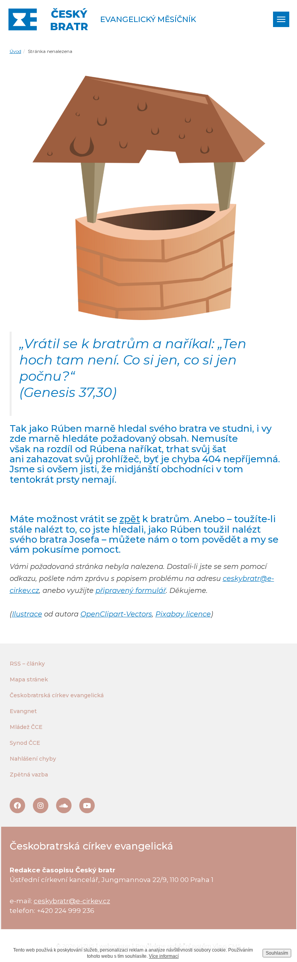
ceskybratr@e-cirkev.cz (72, 901)
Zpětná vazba (29, 774)
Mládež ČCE (26, 727)
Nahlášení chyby (33, 758)
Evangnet (23, 711)
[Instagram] (40, 805)
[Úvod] (48, 19)
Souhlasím (277, 953)
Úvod (15, 51)
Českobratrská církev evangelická (57, 695)
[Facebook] (17, 805)
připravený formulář (131, 590)
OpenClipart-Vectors (116, 614)
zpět (129, 518)
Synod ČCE (25, 742)
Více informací (164, 956)
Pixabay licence (183, 614)
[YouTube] (87, 805)
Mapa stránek (29, 679)
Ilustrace (27, 614)
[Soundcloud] (64, 805)
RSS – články (27, 663)
